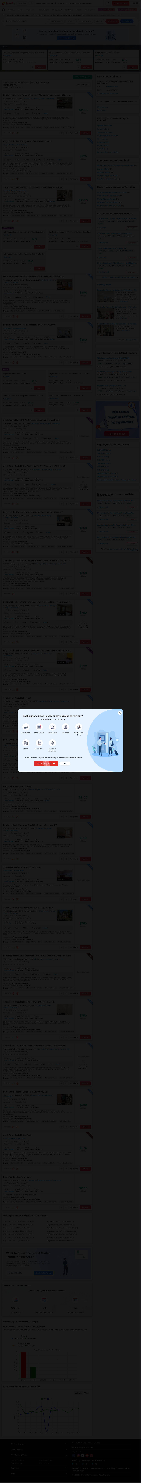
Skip (64, 763)
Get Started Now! (44, 763)
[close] (120, 713)
